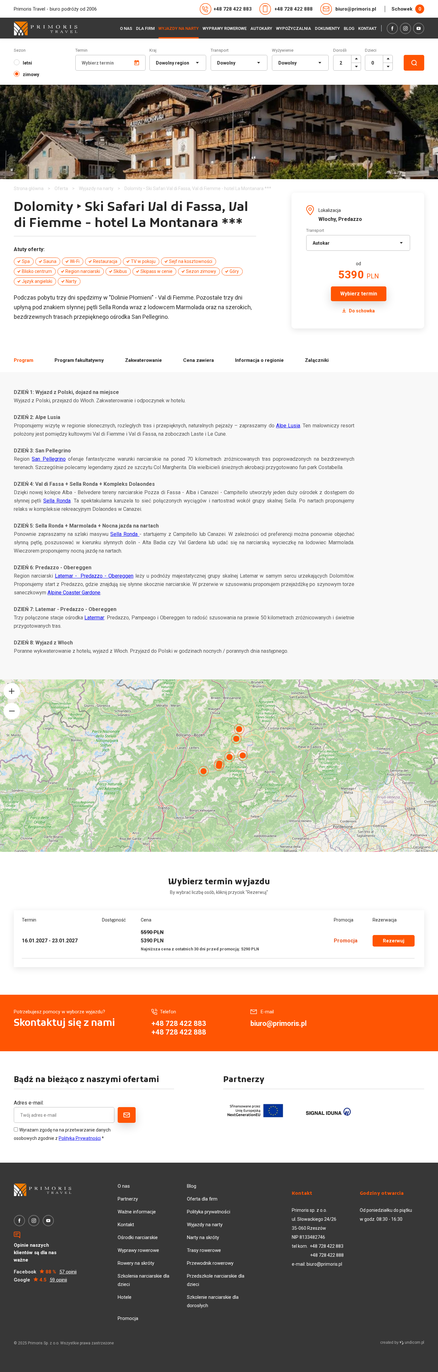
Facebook (45, 1272)
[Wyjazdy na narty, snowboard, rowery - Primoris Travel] (45, 28)
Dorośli (340, 50)
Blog (349, 28)
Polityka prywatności (208, 1212)
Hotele (124, 1297)
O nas (126, 28)
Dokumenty (327, 28)
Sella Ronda (57, 501)
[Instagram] (405, 28)
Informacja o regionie (259, 360)
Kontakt (367, 28)
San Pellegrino (48, 459)
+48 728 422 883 (233, 9)
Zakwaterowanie (143, 360)
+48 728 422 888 (293, 9)
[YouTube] (418, 28)
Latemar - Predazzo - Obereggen (94, 576)
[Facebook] (392, 28)
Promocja (128, 1318)
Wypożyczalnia (293, 28)
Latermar (94, 618)
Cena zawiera (198, 360)
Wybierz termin (358, 294)
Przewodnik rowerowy (210, 1263)
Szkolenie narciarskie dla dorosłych (213, 1301)
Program (23, 360)
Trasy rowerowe (204, 1250)
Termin (81, 50)
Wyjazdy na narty (178, 28)
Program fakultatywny (79, 360)
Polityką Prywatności (80, 1138)
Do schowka (361, 310)
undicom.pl (414, 1342)
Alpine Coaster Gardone (73, 593)
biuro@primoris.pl (355, 9)
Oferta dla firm (202, 1199)
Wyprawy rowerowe (225, 28)
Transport (220, 50)
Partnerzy (128, 1199)
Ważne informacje (137, 1212)
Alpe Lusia (288, 426)
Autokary (261, 28)
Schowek (406, 9)
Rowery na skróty (136, 1263)
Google (40, 1280)
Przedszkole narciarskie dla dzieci (215, 1280)
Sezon (20, 50)
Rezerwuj (393, 941)
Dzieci (370, 50)
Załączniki (317, 360)
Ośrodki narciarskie (138, 1237)
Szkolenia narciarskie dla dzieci (143, 1280)
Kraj (152, 50)
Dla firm (145, 28)
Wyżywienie (282, 50)
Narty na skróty (203, 1237)
